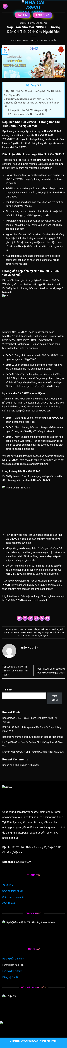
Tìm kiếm (7, 689)
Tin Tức (44, 23)
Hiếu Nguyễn (50, 41)
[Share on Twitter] (30, 618)
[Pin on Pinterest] (42, 618)
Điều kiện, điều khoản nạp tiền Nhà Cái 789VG (28, 99)
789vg (6, 632)
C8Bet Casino (26, 632)
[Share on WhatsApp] (19, 618)
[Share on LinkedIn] (47, 618)
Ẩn (39, 85)
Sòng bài (44, 635)
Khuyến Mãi (33, 23)
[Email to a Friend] (36, 618)
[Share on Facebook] (25, 618)
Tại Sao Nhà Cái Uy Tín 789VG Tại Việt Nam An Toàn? (15, 670)
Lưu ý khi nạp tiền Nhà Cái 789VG (27, 114)
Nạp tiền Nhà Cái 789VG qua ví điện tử (29, 110)
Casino (22, 23)
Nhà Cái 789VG (20, 332)
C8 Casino (14, 632)
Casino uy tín (38, 632)
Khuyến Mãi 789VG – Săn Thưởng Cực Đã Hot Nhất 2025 (33, 751)
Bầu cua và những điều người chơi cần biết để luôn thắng (32, 736)
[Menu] (5, 6)
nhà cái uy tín (33, 635)
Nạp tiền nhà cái (52, 632)
